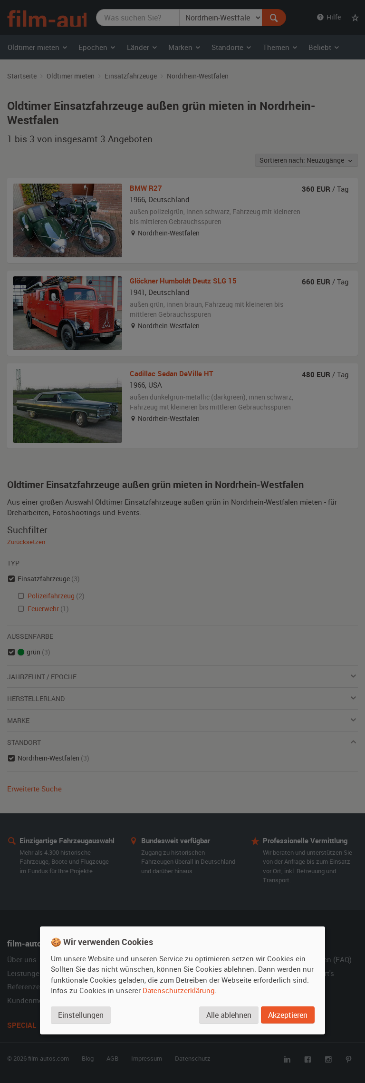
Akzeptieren (287, 1015)
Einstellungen (81, 1015)
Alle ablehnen (228, 1015)
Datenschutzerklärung (179, 990)
